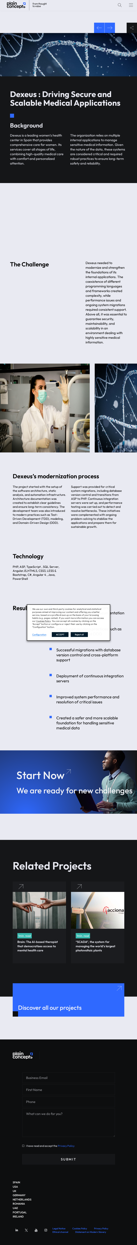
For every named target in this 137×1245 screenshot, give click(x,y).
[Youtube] (36, 1230)
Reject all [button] (79, 634)
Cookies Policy (79, 1228)
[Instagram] (46, 1230)
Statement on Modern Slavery (90, 1231)
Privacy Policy (66, 1145)
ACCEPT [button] (60, 634)
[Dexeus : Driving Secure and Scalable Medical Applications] (23, 1055)
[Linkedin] (17, 1230)
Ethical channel (60, 1231)
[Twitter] (26, 1230)
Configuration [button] (39, 634)
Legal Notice (58, 1228)
